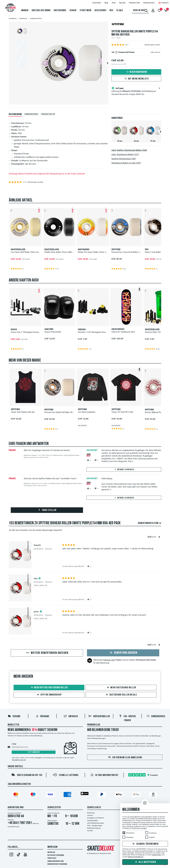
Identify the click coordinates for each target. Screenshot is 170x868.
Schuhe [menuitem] (73, 10)
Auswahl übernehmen (147, 844)
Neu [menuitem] (111, 10)
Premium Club (134, 3)
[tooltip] (159, 52)
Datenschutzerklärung (55, 855)
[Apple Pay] (119, 795)
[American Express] (68, 795)
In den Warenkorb (138, 72)
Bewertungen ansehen (152, 45)
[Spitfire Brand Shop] (136, 24)
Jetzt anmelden (34, 752)
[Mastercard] (16, 795)
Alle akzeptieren (147, 862)
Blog (106, 3)
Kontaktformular (13, 827)
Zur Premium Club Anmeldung (127, 757)
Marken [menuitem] (24, 10)
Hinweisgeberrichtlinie (55, 861)
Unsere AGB (51, 852)
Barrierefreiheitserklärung (57, 864)
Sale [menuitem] (120, 10)
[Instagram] (11, 855)
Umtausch (73, 716)
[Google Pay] (136, 795)
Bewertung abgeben (125, 652)
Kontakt (90, 831)
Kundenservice (149, 3)
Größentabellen (101, 716)
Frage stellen (48, 510)
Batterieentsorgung (93, 828)
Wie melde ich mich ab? (19, 760)
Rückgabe (44, 716)
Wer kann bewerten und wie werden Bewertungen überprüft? (37, 530)
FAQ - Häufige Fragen (94, 825)
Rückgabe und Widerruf (95, 818)
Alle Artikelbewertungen (95, 823)
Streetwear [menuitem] (85, 10)
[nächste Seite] (159, 536)
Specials (122, 3)
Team (114, 3)
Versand (16, 716)
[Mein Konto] (153, 10)
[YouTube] (25, 855)
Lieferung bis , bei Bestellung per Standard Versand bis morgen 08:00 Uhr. (133, 91)
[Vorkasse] (153, 795)
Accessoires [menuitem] (101, 10)
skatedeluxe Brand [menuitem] (41, 10)
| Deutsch (164, 3)
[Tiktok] (18, 855)
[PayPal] (102, 795)
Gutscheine (96, 3)
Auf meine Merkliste (138, 78)
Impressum (52, 847)
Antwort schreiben (125, 470)
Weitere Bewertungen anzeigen (49, 653)
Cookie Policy (51, 858)
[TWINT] (85, 794)
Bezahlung (90, 813)
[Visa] (50, 795)
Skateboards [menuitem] (60, 10)
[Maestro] (33, 795)
